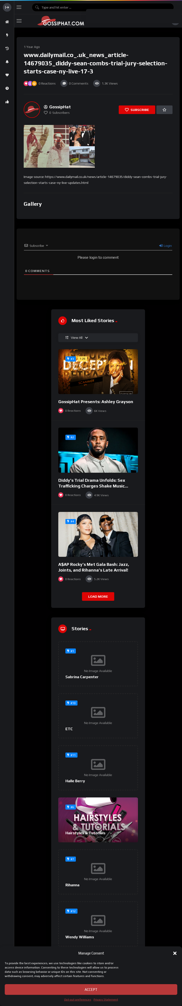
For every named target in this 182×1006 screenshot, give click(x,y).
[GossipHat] (32, 109)
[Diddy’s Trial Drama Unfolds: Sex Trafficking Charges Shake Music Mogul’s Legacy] (98, 450)
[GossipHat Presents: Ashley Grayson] (98, 371)
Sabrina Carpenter (82, 677)
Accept (91, 989)
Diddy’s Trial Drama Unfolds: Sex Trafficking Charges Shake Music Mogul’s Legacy (91, 486)
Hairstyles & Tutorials (85, 833)
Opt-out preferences (77, 999)
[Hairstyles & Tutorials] (98, 819)
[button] (175, 953)
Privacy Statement (106, 999)
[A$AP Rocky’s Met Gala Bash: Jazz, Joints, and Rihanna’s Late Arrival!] (98, 534)
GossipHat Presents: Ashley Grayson (95, 401)
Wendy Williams (79, 937)
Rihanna (72, 885)
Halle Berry (75, 781)
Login (167, 246)
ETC (69, 729)
